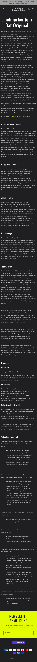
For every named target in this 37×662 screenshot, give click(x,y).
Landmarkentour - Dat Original (20, 116)
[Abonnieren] (31, 633)
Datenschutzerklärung (21, 658)
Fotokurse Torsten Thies (17, 656)
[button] (3, 9)
